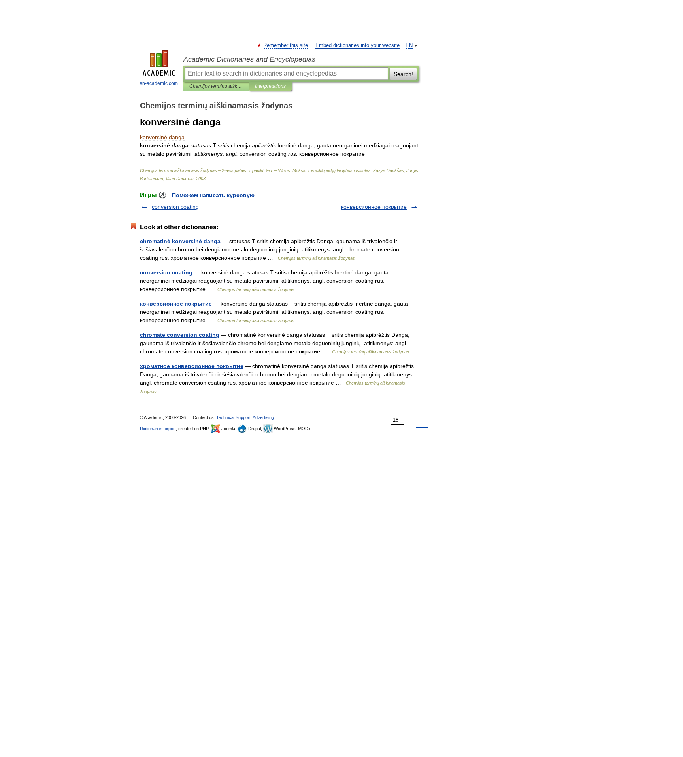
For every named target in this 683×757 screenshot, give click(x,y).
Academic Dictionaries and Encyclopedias (249, 59)
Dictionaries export (158, 428)
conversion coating (175, 207)
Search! (403, 74)
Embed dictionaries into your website (357, 45)
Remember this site (286, 45)
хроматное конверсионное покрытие (191, 366)
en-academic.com (159, 83)
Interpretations (270, 86)
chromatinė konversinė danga (180, 241)
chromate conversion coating (179, 335)
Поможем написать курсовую (213, 195)
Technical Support (233, 417)
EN (409, 45)
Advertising (263, 417)
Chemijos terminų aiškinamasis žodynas (216, 86)
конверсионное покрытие (374, 207)
